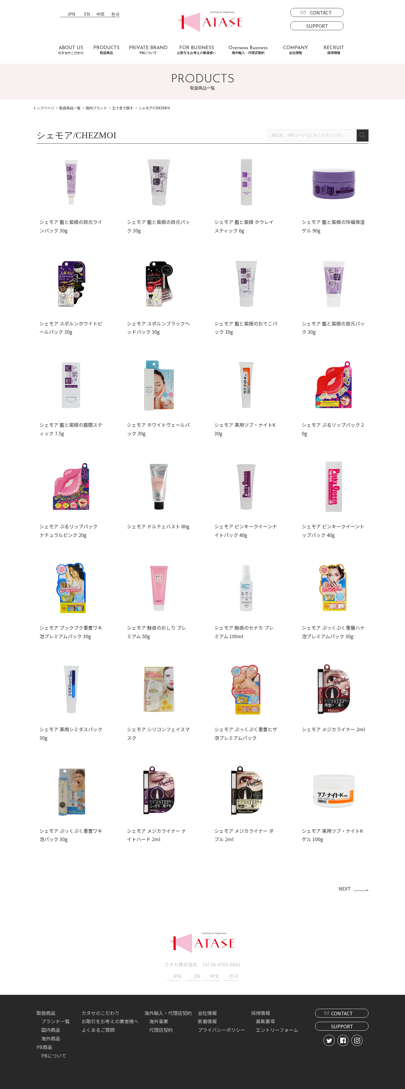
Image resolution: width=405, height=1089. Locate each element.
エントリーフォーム (277, 1029)
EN (87, 14)
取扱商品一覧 (70, 108)
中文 (100, 14)
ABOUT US (71, 50)
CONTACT (321, 12)
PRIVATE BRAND (148, 50)
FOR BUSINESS (196, 50)
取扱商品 (45, 1012)
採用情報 (260, 1012)
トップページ (43, 108)
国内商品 (50, 1029)
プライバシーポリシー (221, 1029)
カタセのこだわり (100, 1012)
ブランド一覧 (55, 1021)
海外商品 (50, 1038)
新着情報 (207, 1021)
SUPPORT (317, 25)
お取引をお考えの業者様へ (110, 1021)
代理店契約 (161, 1029)
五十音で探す (122, 108)
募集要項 (265, 1021)
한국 (115, 14)
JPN (71, 14)
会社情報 (207, 1012)
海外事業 (158, 1021)
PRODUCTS (106, 50)
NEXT (345, 888)
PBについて (53, 1055)
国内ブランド (96, 108)
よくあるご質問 (98, 1029)
